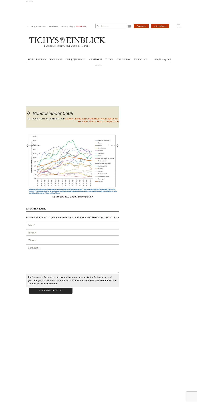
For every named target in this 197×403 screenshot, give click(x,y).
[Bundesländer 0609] (72, 163)
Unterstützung (41, 26)
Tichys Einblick (37, 59)
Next (114, 145)
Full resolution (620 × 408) (105, 122)
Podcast (63, 26)
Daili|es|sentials (75, 59)
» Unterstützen (160, 26)
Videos (109, 59)
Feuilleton (123, 59)
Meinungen (95, 59)
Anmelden (141, 26)
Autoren (30, 26)
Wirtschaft (140, 59)
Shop (71, 26)
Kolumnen (56, 59)
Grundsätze (53, 26)
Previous (33, 145)
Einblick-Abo (81, 26)
